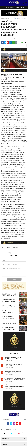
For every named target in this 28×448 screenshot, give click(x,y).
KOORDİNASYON (16, 247)
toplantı (3, 252)
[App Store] (7, 433)
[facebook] (2, 42)
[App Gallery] (21, 433)
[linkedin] (8, 42)
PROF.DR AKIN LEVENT (17, 250)
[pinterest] (10, 42)
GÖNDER (14, 279)
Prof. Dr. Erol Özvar (6, 250)
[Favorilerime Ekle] (25, 42)
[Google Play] (14, 433)
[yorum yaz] (16, 42)
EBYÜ (3, 247)
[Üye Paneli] (23, 3)
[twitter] (5, 42)
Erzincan (8, 247)
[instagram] (14, 423)
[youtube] (17, 423)
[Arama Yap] (26, 3)
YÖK (9, 252)
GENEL (7, 18)
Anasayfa (3, 18)
